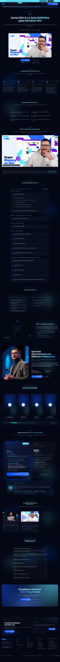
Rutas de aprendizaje (19, 644)
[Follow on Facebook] (3, 647)
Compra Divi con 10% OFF (41, 648)
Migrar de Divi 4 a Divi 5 (52, 648)
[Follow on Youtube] (8, 647)
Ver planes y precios (9, 631)
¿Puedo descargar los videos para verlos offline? (30, 577)
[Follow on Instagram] (5, 647)
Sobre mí (25, 3)
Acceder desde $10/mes (52, 3)
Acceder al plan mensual (43, 474)
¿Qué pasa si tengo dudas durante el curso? (30, 573)
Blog (22, 3)
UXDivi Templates (40, 644)
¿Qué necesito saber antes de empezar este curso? (30, 548)
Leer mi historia (46, 376)
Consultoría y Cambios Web (53, 646)
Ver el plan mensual (35, 599)
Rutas (13, 3)
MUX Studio (28, 655)
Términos (57, 655)
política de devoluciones (31, 493)
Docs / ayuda (40, 646)
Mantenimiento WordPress (52, 644)
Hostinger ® (34, 655)
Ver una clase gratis (35, 60)
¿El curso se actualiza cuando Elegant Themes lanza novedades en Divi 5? (30, 566)
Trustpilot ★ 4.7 (29, 646)
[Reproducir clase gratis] (30, 151)
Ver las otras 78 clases (52, 171)
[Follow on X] (10, 647)
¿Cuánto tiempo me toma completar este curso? (30, 559)
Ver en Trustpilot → (53, 422)
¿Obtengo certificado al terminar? (30, 570)
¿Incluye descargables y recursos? (30, 563)
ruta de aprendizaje (41, 553)
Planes (28, 641)
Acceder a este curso (25, 60)
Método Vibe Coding (18, 3)
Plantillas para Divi (51, 641)
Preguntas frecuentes (30, 644)
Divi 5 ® (41, 655)
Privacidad (53, 655)
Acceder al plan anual (25, 599)
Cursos (11, 3)
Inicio (8, 3)
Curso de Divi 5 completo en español (34, 6)
